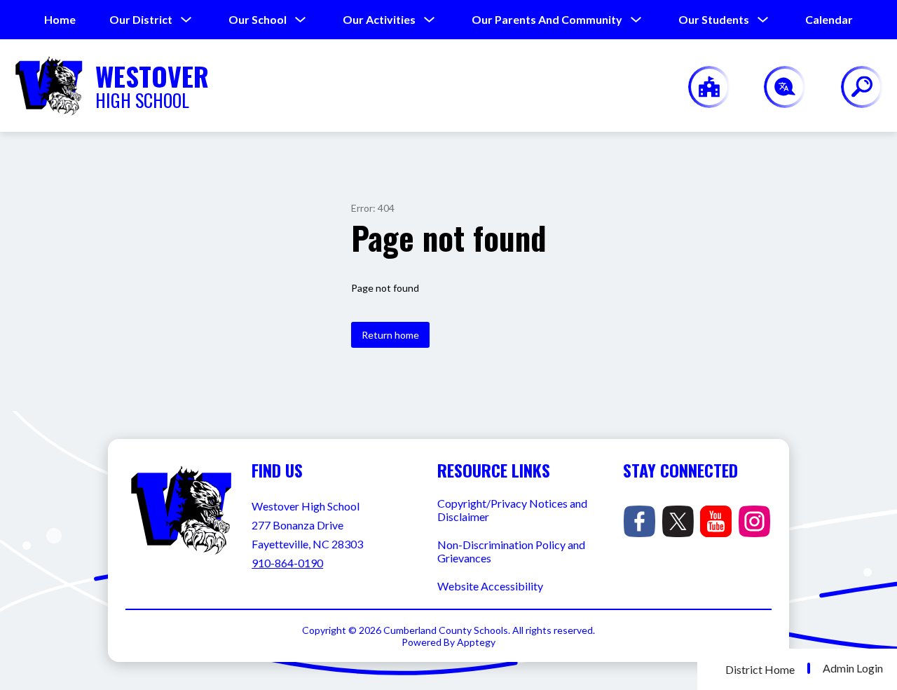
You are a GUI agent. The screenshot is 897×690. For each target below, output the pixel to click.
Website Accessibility (490, 586)
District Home (760, 669)
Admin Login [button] (853, 668)
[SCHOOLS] (701, 87)
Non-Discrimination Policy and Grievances (511, 551)
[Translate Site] (777, 87)
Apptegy (476, 642)
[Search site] (853, 87)
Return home (390, 335)
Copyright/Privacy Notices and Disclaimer (512, 509)
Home (60, 19)
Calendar (829, 19)
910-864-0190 (287, 562)
